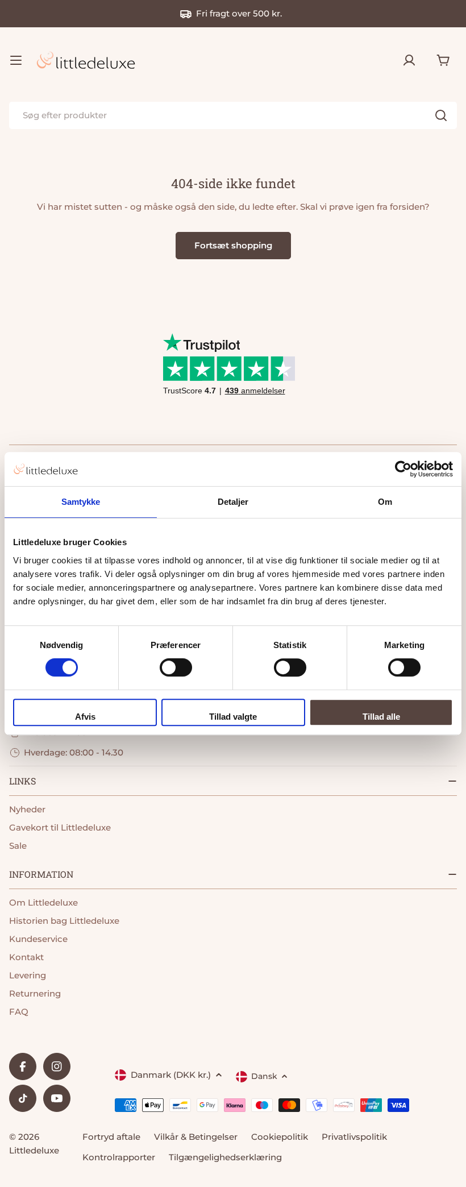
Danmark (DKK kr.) (171, 1074)
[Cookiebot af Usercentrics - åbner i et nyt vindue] (403, 469)
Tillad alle (381, 716)
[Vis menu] (16, 60)
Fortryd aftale (111, 1136)
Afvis (85, 716)
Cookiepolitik (279, 1136)
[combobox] (233, 115)
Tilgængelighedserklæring (225, 1157)
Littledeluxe (34, 1150)
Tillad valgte (233, 716)
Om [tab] (385, 502)
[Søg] (441, 115)
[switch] (176, 667)
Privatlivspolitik (354, 1136)
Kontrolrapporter (118, 1157)
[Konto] (409, 60)
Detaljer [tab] (233, 502)
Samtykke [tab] (81, 502)
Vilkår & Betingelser (196, 1136)
